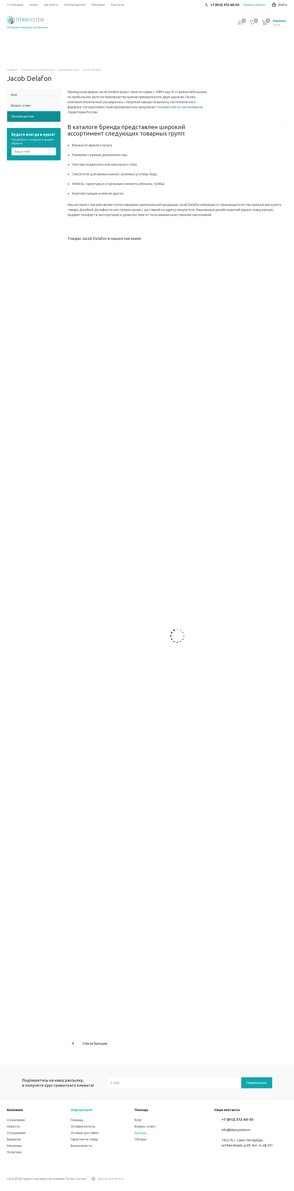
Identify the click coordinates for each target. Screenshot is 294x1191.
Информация (81, 1110)
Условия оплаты (83, 1126)
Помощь (77, 1120)
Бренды (141, 1133)
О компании (16, 1120)
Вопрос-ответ (145, 1126)
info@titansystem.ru (236, 1130)
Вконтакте (272, 1179)
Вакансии (14, 1139)
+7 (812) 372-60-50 (237, 1119)
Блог (138, 1120)
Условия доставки (84, 1133)
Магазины (14, 1146)
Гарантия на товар (84, 1139)
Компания (15, 1110)
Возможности (81, 1146)
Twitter (283, 1179)
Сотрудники (16, 1133)
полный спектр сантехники (177, 107)
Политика (14, 1152)
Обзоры (141, 1139)
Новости (13, 1126)
